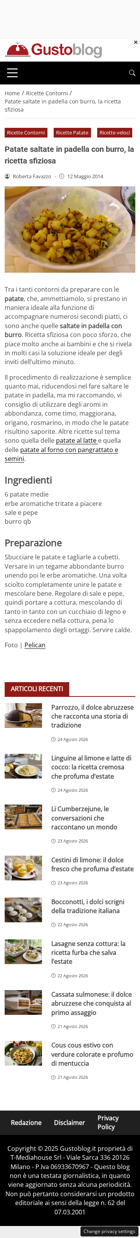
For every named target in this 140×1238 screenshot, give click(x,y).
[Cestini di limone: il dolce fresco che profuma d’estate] (23, 868)
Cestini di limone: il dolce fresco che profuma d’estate (92, 864)
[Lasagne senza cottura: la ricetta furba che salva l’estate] (23, 951)
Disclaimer (69, 1122)
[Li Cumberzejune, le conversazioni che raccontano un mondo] (23, 817)
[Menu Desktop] (12, 73)
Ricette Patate (72, 132)
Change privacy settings (109, 1231)
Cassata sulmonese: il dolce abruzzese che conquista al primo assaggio (91, 1003)
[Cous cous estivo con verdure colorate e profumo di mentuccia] (23, 1053)
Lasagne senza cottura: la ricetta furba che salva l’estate (88, 952)
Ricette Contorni (26, 132)
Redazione (26, 1122)
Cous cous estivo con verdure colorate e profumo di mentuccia (92, 1054)
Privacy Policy (108, 1122)
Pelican (35, 645)
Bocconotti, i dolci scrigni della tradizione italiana (87, 906)
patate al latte (77, 440)
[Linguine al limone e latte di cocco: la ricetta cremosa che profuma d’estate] (23, 766)
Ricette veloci (115, 132)
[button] (132, 73)
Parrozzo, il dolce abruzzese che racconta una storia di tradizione (92, 716)
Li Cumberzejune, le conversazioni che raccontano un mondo (84, 818)
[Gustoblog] (53, 49)
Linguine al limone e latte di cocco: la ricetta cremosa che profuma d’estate (91, 767)
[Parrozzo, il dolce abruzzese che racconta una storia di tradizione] (23, 715)
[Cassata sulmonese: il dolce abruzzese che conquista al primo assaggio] (23, 1002)
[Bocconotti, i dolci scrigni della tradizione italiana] (23, 910)
